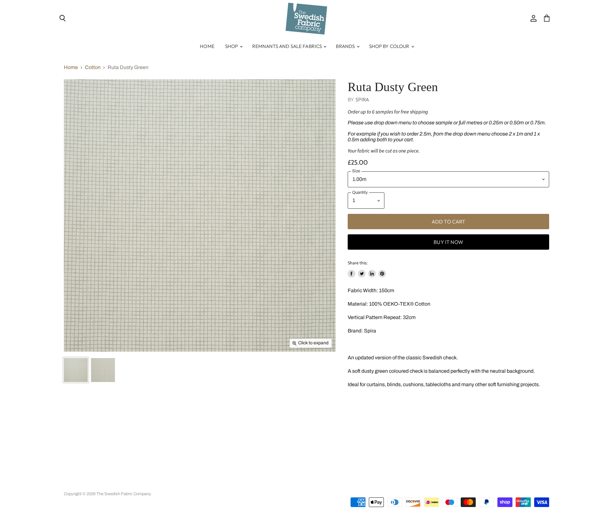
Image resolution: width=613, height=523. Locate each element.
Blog (253, 485)
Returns (184, 485)
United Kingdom (509, 487)
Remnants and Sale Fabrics (287, 46)
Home (207, 46)
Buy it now (448, 242)
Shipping (207, 485)
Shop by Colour (390, 46)
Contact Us (232, 485)
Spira (362, 99)
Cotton (93, 67)
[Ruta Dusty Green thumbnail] (75, 370)
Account (91, 485)
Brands (346, 46)
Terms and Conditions (150, 485)
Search (70, 485)
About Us (115, 485)
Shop (232, 46)
